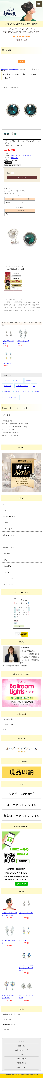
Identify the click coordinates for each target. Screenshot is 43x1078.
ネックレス (29, 380)
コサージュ (7, 391)
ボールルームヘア (9, 535)
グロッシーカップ (9, 516)
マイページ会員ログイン (11, 724)
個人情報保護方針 (9, 1024)
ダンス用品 (7, 566)
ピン (34, 386)
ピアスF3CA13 (7, 363)
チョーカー (7, 380)
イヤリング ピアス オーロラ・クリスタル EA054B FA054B (26, 968)
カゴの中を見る (8, 719)
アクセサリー (4, 69)
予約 (21, 1054)
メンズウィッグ (8, 578)
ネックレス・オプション (22, 391)
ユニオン (6, 523)
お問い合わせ (21, 1059)
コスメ (5, 560)
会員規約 (6, 1030)
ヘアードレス (7, 529)
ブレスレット (7, 386)
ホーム (21, 1041)
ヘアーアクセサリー (22, 386)
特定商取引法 (21, 1063)
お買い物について (21, 1050)
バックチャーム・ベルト (10, 397)
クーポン (6, 729)
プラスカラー (7, 541)
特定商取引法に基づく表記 (12, 1014)
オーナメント (7, 504)
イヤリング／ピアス (13, 69)
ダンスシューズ (8, 585)
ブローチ (36, 391)
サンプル (6, 572)
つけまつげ (18, 380)
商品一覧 (21, 1046)
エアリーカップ (8, 510)
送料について (7, 1019)
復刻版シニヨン (8, 547)
